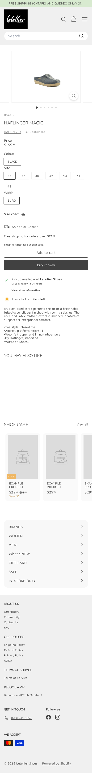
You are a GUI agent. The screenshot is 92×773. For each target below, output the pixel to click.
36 (10, 176)
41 (78, 176)
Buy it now (46, 265)
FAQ (6, 627)
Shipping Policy (14, 644)
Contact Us (11, 622)
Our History (12, 611)
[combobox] (46, 36)
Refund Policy (13, 650)
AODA (8, 660)
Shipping (9, 244)
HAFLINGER (12, 132)
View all (82, 424)
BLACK (12, 161)
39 (51, 176)
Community (12, 617)
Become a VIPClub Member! (23, 695)
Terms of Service (15, 678)
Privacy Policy (13, 655)
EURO (12, 200)
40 (65, 176)
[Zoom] (73, 95)
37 (23, 176)
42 (10, 186)
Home (8, 114)
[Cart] (73, 19)
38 (37, 176)
